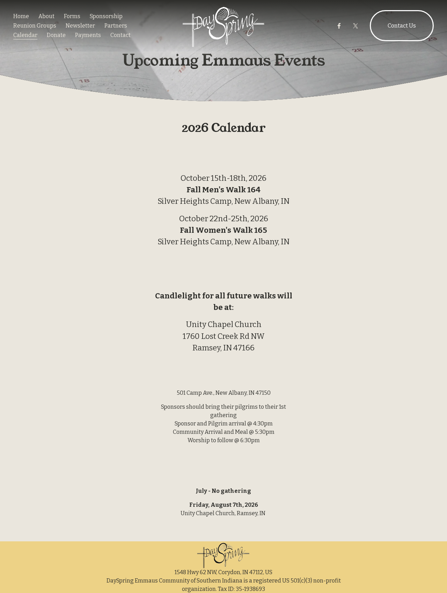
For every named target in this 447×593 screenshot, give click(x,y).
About (46, 16)
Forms (72, 16)
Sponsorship (106, 16)
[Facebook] (339, 25)
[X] (355, 25)
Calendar (25, 35)
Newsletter (80, 25)
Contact (120, 35)
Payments (88, 35)
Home (21, 16)
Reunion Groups (34, 25)
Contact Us (402, 25)
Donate (56, 35)
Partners (115, 25)
